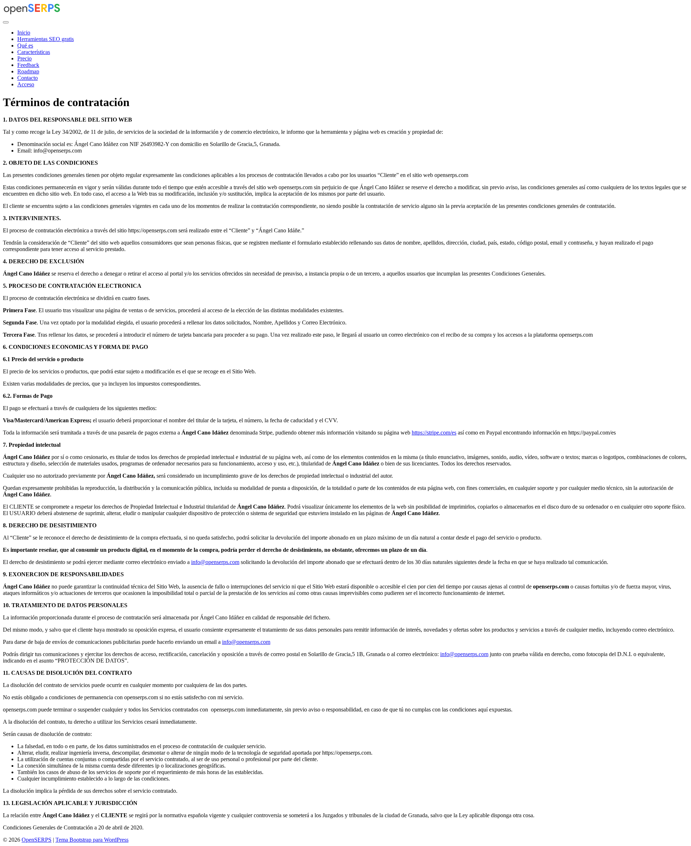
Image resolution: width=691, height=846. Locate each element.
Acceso (25, 84)
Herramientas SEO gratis (45, 39)
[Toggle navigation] (6, 22)
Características (33, 52)
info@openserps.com (215, 562)
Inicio (23, 32)
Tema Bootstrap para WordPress (91, 840)
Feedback (28, 65)
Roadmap (28, 71)
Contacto (27, 78)
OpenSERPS (36, 840)
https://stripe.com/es (434, 432)
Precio (24, 58)
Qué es (25, 45)
